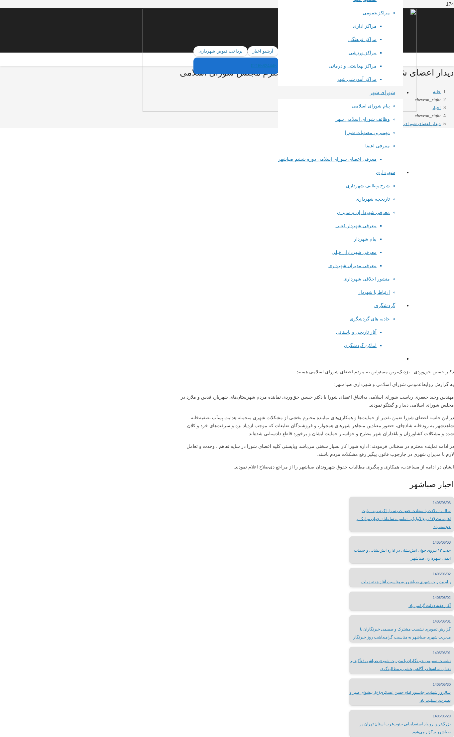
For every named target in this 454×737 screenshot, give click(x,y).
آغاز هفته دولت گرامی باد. (429, 605)
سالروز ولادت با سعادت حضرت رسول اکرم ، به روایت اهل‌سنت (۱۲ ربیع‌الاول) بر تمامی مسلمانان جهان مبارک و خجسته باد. (404, 518)
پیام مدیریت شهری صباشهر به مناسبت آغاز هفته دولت (406, 582)
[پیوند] (51, 92)
